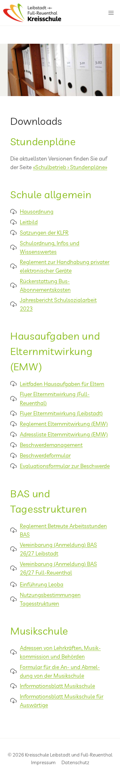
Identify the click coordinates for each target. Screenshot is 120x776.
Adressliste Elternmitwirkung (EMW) (64, 434)
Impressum (43, 762)
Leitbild (29, 222)
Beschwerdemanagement (51, 444)
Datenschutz (75, 762)
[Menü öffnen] (111, 13)
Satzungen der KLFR (44, 232)
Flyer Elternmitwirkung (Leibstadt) (61, 413)
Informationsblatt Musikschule (57, 685)
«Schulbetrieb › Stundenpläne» (70, 167)
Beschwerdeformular (45, 455)
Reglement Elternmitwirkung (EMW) (64, 423)
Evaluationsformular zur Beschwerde (65, 466)
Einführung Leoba (41, 584)
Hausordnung (36, 211)
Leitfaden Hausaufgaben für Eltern (62, 383)
